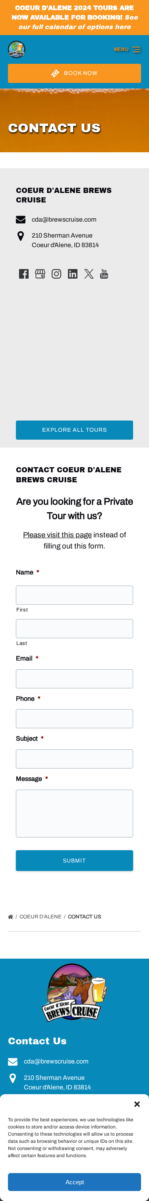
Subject (30, 738)
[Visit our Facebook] (24, 274)
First (22, 610)
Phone (28, 698)
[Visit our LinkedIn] (73, 274)
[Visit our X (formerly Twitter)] (89, 274)
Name (27, 572)
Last (21, 643)
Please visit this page (57, 535)
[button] (137, 1104)
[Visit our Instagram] (56, 274)
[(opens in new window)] (74, 963)
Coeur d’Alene (41, 917)
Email (27, 658)
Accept (75, 1182)
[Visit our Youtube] (104, 274)
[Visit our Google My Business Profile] (40, 274)
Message (32, 778)
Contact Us (85, 917)
